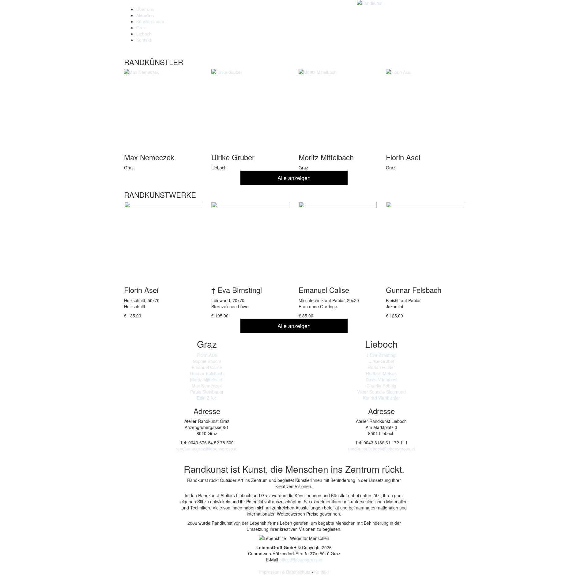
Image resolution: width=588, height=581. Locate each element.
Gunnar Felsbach (207, 373)
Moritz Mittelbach (206, 379)
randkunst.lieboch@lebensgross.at (381, 449)
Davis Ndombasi (381, 379)
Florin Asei (207, 355)
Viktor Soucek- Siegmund (381, 392)
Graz (141, 27)
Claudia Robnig (381, 386)
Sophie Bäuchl (207, 361)
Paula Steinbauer (207, 392)
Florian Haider (381, 367)
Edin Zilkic (207, 398)
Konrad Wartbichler (381, 398)
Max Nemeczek (207, 386)
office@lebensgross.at (300, 560)
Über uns (145, 9)
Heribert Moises (381, 373)
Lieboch (144, 34)
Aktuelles (145, 15)
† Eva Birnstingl (381, 355)
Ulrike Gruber (381, 361)
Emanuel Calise (207, 367)
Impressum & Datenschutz (284, 572)
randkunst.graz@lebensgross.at (207, 449)
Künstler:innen (150, 21)
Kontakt (143, 40)
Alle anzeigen (294, 178)
